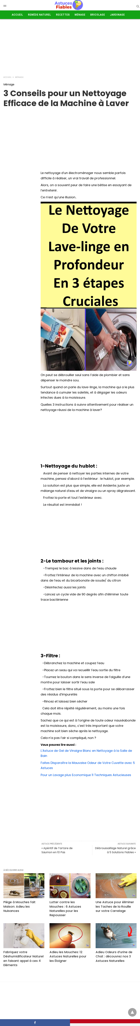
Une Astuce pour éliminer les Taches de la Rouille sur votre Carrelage (115, 906)
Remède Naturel (39, 14)
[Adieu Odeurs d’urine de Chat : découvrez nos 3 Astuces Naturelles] (116, 935)
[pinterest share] (105, 1021)
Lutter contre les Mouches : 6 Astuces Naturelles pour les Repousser (65, 908)
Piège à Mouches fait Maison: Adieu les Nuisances (19, 906)
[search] (137, 6)
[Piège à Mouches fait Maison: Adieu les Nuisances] (23, 885)
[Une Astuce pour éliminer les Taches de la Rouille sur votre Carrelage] (116, 885)
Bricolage (97, 14)
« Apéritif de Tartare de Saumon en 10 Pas (57, 850)
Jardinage (117, 14)
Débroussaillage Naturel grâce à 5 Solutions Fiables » (115, 850)
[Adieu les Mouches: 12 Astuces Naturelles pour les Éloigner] (70, 935)
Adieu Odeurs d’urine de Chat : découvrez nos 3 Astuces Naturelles (114, 956)
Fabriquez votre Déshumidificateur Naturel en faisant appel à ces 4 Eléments (23, 958)
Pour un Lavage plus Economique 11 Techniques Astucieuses (86, 775)
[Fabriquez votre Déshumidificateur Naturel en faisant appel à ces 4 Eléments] (23, 935)
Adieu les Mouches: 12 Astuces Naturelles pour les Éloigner (68, 956)
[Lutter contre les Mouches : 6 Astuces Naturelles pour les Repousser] (70, 885)
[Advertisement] (70, 46)
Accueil (17, 14)
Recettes (63, 14)
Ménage (80, 14)
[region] (70, 135)
